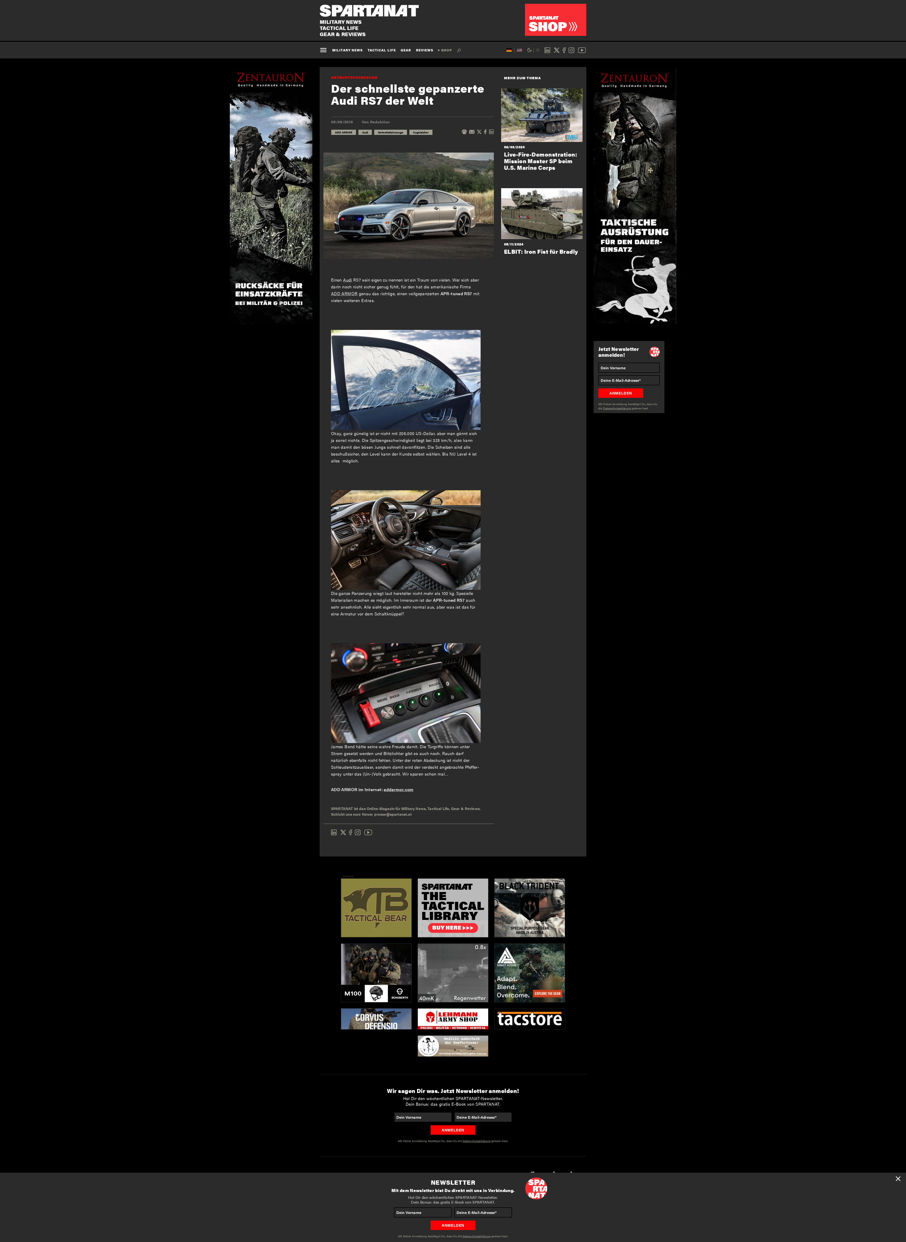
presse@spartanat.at (393, 814)
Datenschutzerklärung (476, 1236)
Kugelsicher (421, 132)
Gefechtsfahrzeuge (354, 77)
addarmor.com (398, 789)
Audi (365, 132)
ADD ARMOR (343, 132)
